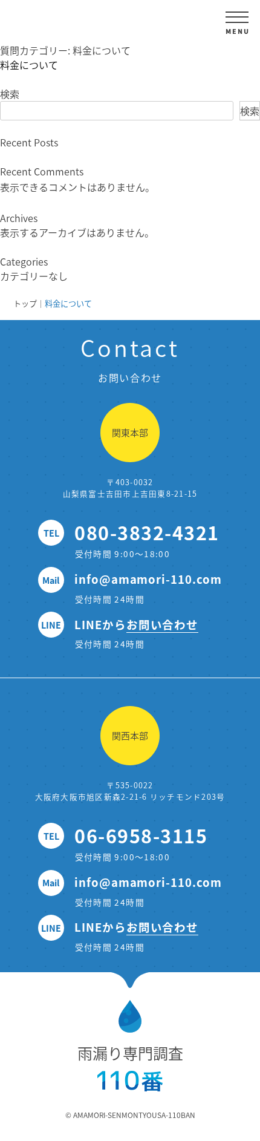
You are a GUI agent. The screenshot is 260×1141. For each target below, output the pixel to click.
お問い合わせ (162, 624)
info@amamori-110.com (148, 579)
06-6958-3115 (140, 835)
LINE (51, 624)
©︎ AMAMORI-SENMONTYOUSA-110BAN (130, 1115)
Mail (51, 580)
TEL (51, 532)
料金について (29, 64)
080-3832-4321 (146, 532)
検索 (9, 94)
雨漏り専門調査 (130, 1053)
